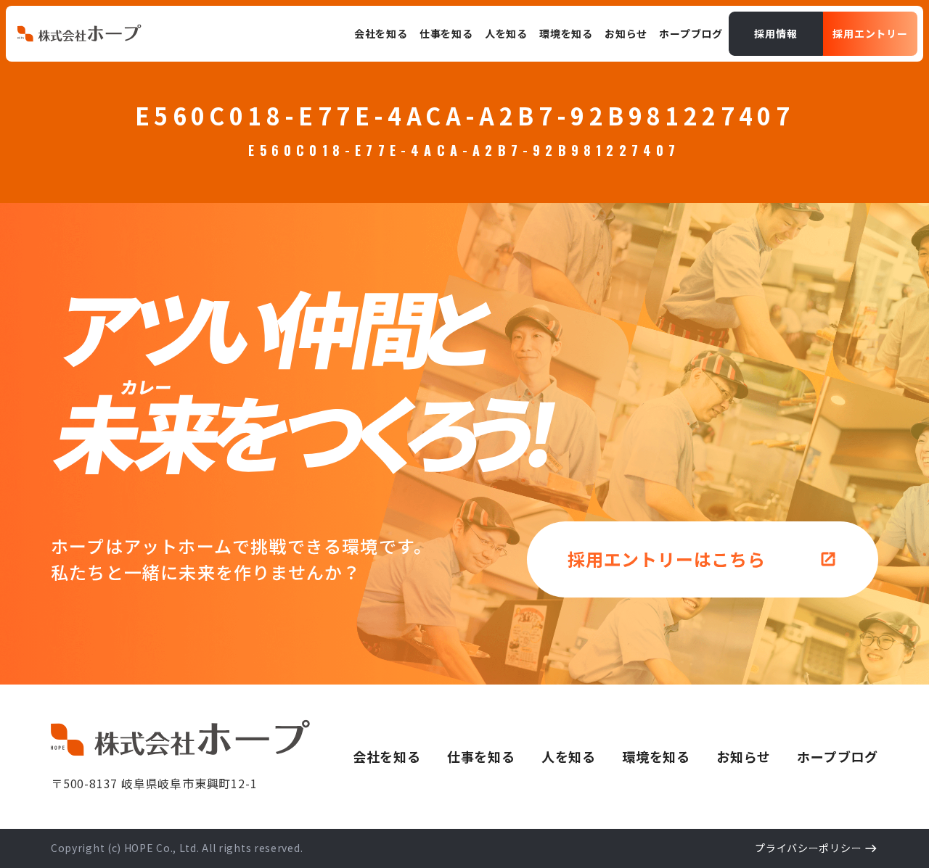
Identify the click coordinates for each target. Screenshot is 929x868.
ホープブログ (837, 756)
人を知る (568, 756)
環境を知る (656, 756)
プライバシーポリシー (808, 847)
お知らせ (743, 756)
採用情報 (775, 33)
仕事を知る (481, 756)
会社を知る (387, 756)
